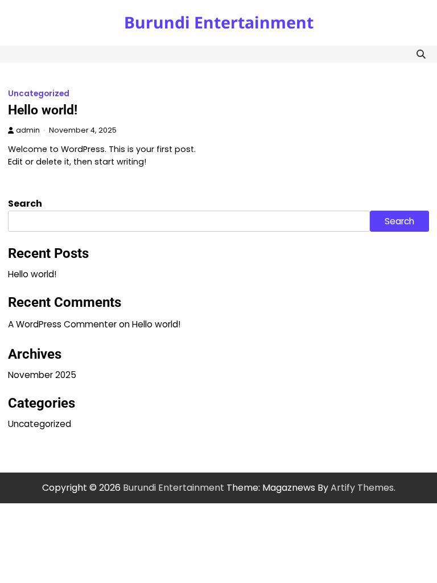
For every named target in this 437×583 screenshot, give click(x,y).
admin (28, 130)
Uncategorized (38, 93)
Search (25, 203)
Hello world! (42, 110)
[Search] (420, 54)
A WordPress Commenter (62, 324)
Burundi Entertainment (219, 22)
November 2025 (42, 375)
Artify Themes (362, 487)
